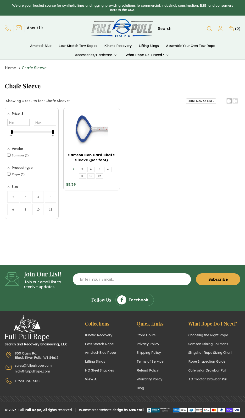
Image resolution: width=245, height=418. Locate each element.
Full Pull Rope (29, 410)
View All (92, 379)
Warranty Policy (149, 379)
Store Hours (146, 335)
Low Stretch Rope (99, 344)
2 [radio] (73, 169)
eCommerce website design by (103, 410)
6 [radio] (108, 169)
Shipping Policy (149, 352)
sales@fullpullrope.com (33, 365)
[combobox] (185, 28)
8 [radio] (82, 176)
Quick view (91, 141)
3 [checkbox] (26, 197)
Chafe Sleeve (34, 67)
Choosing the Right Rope (208, 335)
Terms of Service (150, 361)
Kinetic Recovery (98, 335)
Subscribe (218, 279)
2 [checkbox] (13, 197)
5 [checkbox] (50, 197)
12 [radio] (99, 176)
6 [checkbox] (13, 209)
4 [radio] (91, 169)
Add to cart (91, 133)
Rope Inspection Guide (206, 361)
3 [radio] (82, 169)
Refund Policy (148, 370)
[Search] (209, 28)
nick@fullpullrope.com (32, 371)
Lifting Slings (95, 361)
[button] (96, 54)
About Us (35, 27)
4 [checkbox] (38, 197)
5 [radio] (99, 169)
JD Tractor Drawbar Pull (207, 379)
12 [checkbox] (50, 209)
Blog (140, 388)
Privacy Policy (148, 344)
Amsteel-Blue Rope (100, 352)
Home (10, 67)
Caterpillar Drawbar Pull (207, 370)
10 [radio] (91, 176)
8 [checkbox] (26, 209)
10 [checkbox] (38, 209)
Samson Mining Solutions (208, 344)
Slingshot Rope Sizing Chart (210, 352)
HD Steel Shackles (99, 370)
